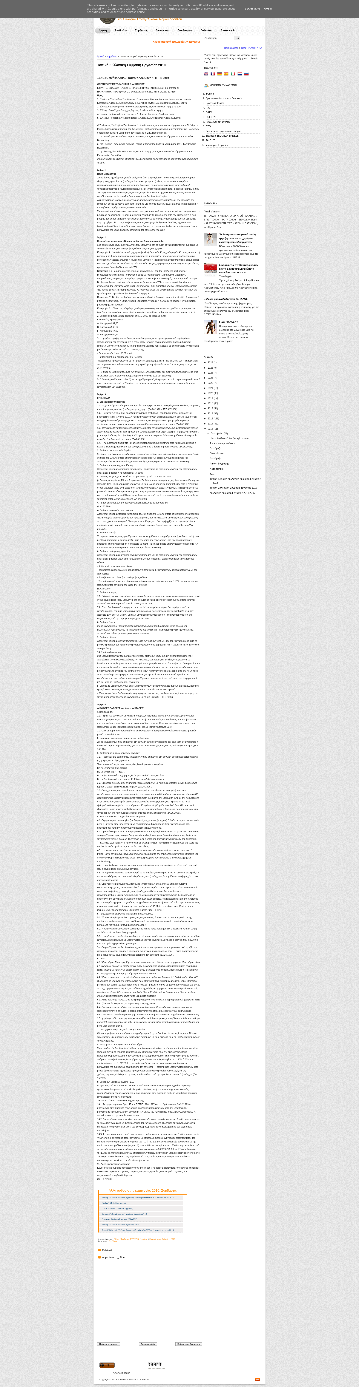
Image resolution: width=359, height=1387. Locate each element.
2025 (211, 367)
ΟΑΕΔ (209, 112)
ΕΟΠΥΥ (210, 93)
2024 (211, 372)
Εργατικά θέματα (215, 103)
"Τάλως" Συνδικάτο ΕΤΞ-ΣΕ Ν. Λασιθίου (130, 1239)
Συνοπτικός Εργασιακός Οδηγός (223, 131)
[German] (220, 74)
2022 (211, 382)
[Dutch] (240, 74)
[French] (214, 74)
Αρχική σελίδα (148, 1344)
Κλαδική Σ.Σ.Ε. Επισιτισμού (114, 1203)
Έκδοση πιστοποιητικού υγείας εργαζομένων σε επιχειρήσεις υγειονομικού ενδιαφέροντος (237, 238)
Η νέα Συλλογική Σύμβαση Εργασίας (117, 1208)
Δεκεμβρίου (217, 433)
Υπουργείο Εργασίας (217, 145)
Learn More (252, 8)
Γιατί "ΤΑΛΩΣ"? (209, 48)
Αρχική (103, 30)
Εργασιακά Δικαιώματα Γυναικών (224, 98)
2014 (211, 423)
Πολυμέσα (206, 30)
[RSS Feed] (257, 1380)
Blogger (125, 1372)
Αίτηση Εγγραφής (219, 463)
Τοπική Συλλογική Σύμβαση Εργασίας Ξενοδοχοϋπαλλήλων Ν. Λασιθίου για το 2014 (138, 1197)
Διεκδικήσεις (185, 30)
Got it (268, 8)
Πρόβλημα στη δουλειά (218, 121)
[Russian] (247, 74)
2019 (211, 398)
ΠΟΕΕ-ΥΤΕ (212, 117)
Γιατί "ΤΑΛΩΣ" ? (228, 322)
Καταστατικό (216, 468)
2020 (211, 393)
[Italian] (234, 74)
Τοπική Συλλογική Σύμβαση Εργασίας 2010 (131, 65)
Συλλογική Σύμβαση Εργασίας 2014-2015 (119, 1219)
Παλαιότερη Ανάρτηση (188, 1344)
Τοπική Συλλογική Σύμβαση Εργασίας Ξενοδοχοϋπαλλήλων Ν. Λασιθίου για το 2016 (138, 1230)
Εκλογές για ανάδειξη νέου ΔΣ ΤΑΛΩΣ (226, 299)
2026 (211, 362)
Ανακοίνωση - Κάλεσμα (223, 443)
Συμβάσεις (141, 30)
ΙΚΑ (208, 107)
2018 (211, 403)
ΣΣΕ (212, 473)
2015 (211, 418)
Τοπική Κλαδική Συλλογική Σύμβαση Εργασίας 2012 (124, 1214)
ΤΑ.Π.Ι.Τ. (210, 140)
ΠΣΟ (208, 126)
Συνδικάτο (121, 30)
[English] (207, 74)
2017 (211, 408)
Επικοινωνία (228, 30)
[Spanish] (227, 74)
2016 (211, 413)
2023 (211, 377)
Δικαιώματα (162, 30)
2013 (211, 428)
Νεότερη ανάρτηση (108, 1344)
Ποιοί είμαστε (212, 211)
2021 (211, 388)
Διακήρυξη (215, 448)
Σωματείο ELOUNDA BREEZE (222, 135)
